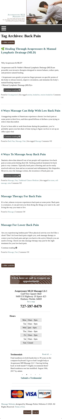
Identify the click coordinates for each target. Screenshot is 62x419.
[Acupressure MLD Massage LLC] (31, 12)
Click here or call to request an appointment (31, 279)
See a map (31, 302)
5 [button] (39, 374)
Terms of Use (20, 407)
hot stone (51, 180)
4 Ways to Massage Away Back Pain (23, 154)
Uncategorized (13, 95)
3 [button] (31, 374)
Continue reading (11, 90)
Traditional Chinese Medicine (29, 180)
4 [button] (35, 374)
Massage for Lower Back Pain (20, 224)
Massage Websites (8, 404)
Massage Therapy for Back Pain (21, 196)
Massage (19, 141)
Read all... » (46, 354)
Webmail (27, 412)
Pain (24, 141)
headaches (36, 95)
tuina (9, 183)
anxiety (29, 95)
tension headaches (47, 95)
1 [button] (22, 374)
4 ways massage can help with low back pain (30, 110)
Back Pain (11, 141)
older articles (8, 42)
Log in (35, 412)
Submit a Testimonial (31, 378)
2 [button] (26, 374)
